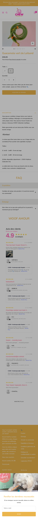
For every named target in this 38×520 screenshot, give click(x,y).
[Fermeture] (35, 476)
